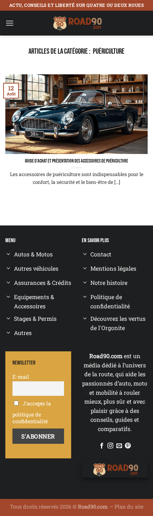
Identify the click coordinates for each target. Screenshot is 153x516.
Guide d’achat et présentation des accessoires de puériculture (76, 161)
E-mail (20, 376)
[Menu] (9, 23)
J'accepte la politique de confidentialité (31, 412)
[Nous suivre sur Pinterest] (128, 446)
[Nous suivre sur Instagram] (110, 446)
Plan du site (129, 506)
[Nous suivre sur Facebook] (102, 446)
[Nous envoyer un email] (119, 446)
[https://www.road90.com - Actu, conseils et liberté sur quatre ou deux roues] (76, 23)
